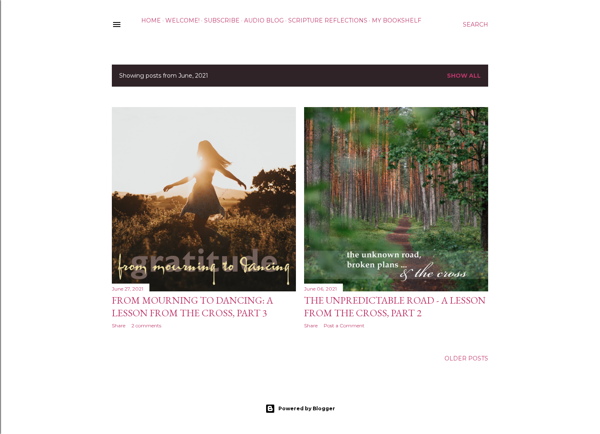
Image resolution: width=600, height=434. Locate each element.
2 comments (146, 325)
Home (151, 20)
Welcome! (182, 20)
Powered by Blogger (306, 408)
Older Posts (466, 358)
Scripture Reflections (327, 20)
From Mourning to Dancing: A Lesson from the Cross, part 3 (192, 306)
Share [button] (118, 325)
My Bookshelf (396, 20)
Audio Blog (264, 20)
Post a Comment (344, 325)
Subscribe (222, 20)
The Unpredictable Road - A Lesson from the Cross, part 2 (395, 306)
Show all (464, 75)
